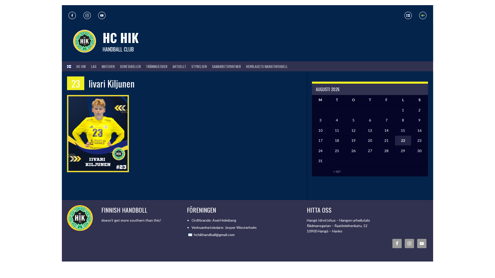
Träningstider (156, 66)
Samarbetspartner (226, 66)
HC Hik (81, 66)
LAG (93, 66)
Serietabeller (130, 66)
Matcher (108, 66)
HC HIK (121, 37)
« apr (337, 171)
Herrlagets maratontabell (267, 66)
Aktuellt (179, 66)
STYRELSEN (199, 66)
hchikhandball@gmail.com (214, 234)
